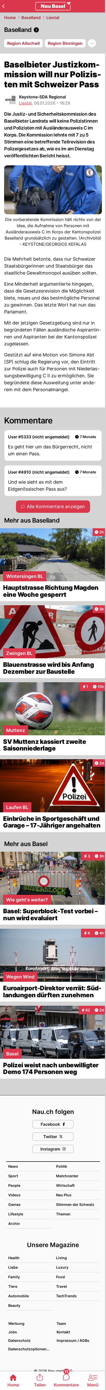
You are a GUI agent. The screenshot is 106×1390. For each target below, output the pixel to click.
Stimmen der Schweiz (75, 1204)
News (13, 1166)
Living (61, 1258)
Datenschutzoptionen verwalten (29, 1349)
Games (14, 1204)
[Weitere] (92, 43)
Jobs (12, 1332)
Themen (63, 1214)
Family (14, 1277)
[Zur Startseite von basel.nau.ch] (53, 6)
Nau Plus (64, 1195)
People (14, 1185)
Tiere (12, 1286)
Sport (13, 1176)
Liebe (13, 1267)
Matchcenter (67, 1176)
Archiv (14, 1223)
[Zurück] (3, 6)
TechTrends (66, 1296)
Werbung (16, 1323)
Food (60, 1277)
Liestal (52, 17)
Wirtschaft (65, 1185)
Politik (61, 1166)
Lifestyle (15, 1214)
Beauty (14, 1305)
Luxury (62, 1267)
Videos (14, 1195)
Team (61, 1323)
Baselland (31, 17)
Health (14, 1258)
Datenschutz (19, 1340)
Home (10, 17)
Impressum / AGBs (73, 1340)
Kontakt (63, 1332)
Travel (61, 1286)
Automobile (18, 1296)
